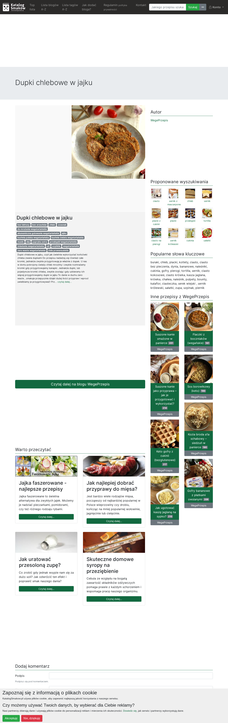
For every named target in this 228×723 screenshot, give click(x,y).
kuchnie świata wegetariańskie (67, 237)
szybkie (56, 246)
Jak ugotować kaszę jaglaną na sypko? (165, 512)
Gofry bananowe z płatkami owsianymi (198, 495)
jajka (64, 233)
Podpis (19, 675)
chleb (52, 224)
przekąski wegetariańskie (63, 241)
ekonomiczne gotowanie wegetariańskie (38, 233)
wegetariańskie (71, 246)
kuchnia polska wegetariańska (33, 237)
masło (20, 241)
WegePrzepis (159, 120)
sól (48, 246)
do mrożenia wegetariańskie (32, 229)
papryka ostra (39, 241)
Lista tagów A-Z (70, 7)
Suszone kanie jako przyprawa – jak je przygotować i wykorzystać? (165, 397)
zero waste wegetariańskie (31, 250)
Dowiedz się (130, 710)
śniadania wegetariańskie (30, 246)
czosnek (62, 224)
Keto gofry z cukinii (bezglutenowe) (164, 458)
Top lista (32, 7)
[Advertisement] (114, 42)
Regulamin (115, 7)
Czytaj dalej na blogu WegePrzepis (80, 384)
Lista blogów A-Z (50, 7)
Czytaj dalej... (46, 516)
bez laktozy (23, 224)
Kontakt (141, 5)
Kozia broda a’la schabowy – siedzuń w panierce (198, 441)
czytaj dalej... (65, 281)
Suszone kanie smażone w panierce (165, 339)
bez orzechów (39, 224)
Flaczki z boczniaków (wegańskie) (198, 339)
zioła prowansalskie (58, 250)
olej (28, 241)
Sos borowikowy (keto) (198, 389)
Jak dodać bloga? (89, 7)
